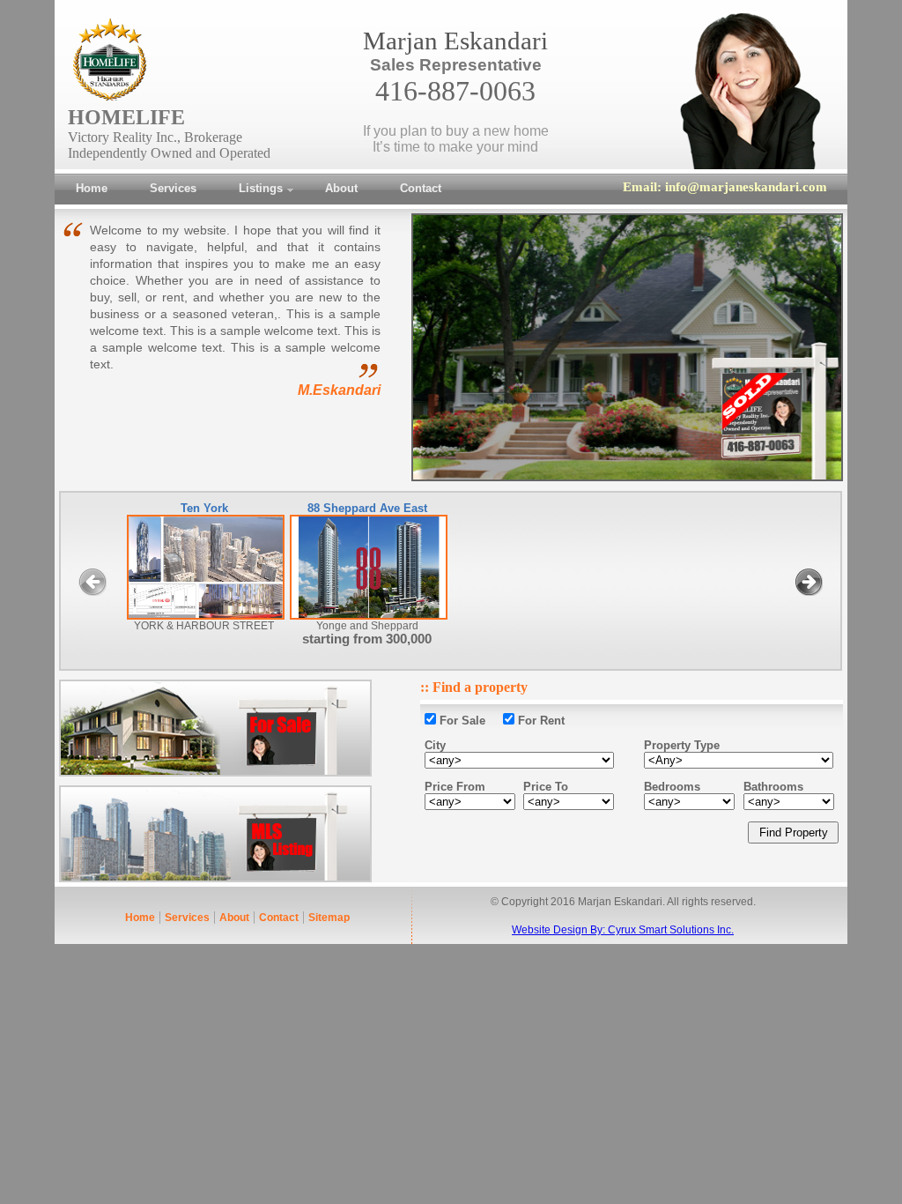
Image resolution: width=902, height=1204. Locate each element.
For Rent (539, 720)
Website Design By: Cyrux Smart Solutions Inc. (623, 930)
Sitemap (329, 917)
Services (187, 917)
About (234, 917)
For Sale (462, 720)
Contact (279, 917)
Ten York (204, 508)
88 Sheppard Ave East (367, 508)
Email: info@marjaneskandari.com (725, 187)
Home (140, 917)
